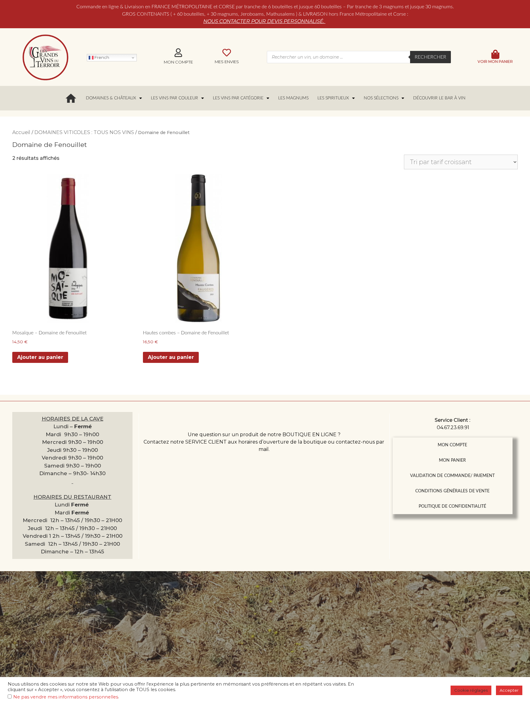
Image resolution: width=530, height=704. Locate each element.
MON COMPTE (452, 445)
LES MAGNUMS (293, 98)
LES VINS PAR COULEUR (174, 98)
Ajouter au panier (40, 357)
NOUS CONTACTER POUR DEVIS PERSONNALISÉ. (264, 21)
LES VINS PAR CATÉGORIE (238, 98)
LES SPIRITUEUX (333, 98)
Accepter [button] (509, 690)
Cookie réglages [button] (471, 690)
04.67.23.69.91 (453, 427)
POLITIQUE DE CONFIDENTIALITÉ (452, 506)
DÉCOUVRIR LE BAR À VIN (439, 98)
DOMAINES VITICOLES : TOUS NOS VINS (84, 132)
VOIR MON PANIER (495, 61)
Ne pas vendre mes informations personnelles (65, 697)
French (101, 57)
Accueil (21, 132)
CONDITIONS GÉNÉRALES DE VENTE (452, 491)
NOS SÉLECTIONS (381, 98)
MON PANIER (452, 460)
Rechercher (430, 57)
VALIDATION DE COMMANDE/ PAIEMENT (452, 476)
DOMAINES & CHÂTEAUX (111, 98)
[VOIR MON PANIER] (495, 54)
